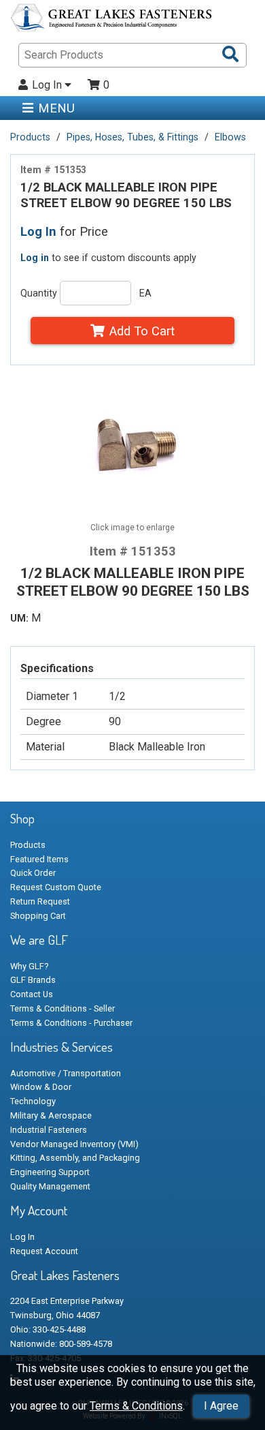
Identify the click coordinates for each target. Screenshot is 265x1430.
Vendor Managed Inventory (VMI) (74, 1144)
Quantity (38, 293)
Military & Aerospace (51, 1115)
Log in (34, 257)
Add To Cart (142, 331)
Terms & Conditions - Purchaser (71, 1023)
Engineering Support (50, 1172)
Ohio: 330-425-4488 (48, 1329)
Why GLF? (29, 966)
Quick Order (33, 873)
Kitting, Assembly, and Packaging (75, 1158)
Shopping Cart (38, 916)
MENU (56, 108)
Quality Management (50, 1186)
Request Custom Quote (55, 887)
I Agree (221, 1405)
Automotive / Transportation (65, 1073)
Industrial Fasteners (48, 1130)
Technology (33, 1101)
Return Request (40, 901)
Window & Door (40, 1087)
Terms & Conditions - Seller (62, 1008)
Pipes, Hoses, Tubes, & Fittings (132, 137)
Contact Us (31, 994)
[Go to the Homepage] (112, 19)
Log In (48, 85)
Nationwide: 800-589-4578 (61, 1344)
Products (30, 137)
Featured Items (39, 859)
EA (145, 293)
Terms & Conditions (136, 1405)
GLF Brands (33, 980)
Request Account (44, 1251)
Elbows (230, 137)
